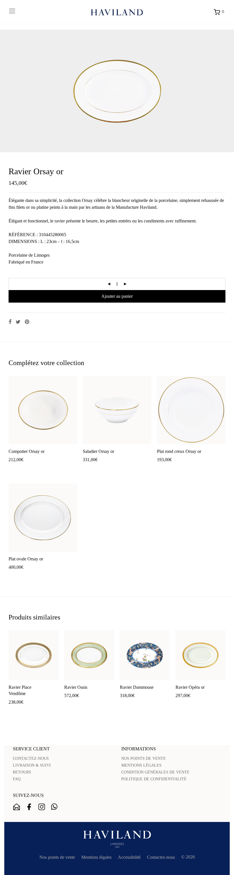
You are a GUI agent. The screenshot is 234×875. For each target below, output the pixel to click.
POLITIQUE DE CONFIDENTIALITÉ (154, 779)
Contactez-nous (161, 857)
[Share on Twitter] (18, 322)
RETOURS (22, 772)
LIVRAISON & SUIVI (32, 765)
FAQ (17, 779)
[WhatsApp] (54, 807)
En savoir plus (53, 468)
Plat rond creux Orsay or (179, 451)
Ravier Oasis (75, 687)
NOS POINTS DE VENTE (143, 758)
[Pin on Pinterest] (27, 322)
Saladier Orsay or (98, 451)
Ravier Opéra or (190, 687)
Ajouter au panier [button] (21, 468)
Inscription (16, 807)
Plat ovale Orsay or (26, 558)
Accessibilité (129, 857)
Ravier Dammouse (137, 687)
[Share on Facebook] (10, 322)
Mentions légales (96, 857)
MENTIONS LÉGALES (141, 765)
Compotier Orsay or (27, 451)
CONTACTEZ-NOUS (31, 758)
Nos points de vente (57, 857)
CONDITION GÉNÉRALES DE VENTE (155, 772)
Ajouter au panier (117, 296)
